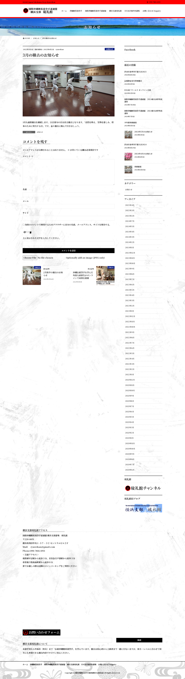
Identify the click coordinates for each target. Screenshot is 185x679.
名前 (25, 189)
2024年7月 (129, 221)
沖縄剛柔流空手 (36, 664)
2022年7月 (129, 343)
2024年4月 (129, 231)
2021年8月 (129, 401)
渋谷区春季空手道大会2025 (135, 71)
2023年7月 (129, 279)
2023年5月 (129, 290)
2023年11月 (130, 258)
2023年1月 (129, 311)
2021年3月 (129, 427)
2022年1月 (129, 374)
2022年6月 (129, 348)
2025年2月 (129, 216)
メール (26, 201)
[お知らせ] (32, 275)
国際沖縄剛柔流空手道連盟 (54, 664)
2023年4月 (129, 295)
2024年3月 (129, 237)
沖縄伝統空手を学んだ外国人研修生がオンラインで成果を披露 (83, 275)
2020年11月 (130, 443)
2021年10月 (130, 390)
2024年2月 (129, 242)
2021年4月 (129, 422)
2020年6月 (129, 470)
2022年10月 (130, 327)
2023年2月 (129, 305)
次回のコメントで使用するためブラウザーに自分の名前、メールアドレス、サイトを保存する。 (68, 224)
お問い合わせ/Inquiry (107, 664)
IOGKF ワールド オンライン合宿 (137, 90)
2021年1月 (129, 438)
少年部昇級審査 (130, 122)
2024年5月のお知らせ (143, 131)
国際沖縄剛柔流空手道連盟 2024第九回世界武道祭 (143, 100)
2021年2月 (129, 432)
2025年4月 (129, 205)
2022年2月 (129, 369)
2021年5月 (129, 417)
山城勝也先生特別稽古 (133, 81)
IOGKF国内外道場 (88, 664)
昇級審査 (137, 166)
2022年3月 (129, 364)
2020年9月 (129, 454)
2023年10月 (130, 263)
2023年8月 (129, 274)
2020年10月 (130, 448)
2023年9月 (129, 268)
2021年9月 (129, 395)
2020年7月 (129, 464)
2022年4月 (129, 358)
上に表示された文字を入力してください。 (42, 238)
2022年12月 (130, 316)
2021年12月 (130, 379)
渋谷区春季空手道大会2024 (135, 144)
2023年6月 (129, 284)
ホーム (25, 664)
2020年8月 (129, 459)
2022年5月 (129, 353)
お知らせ (109, 49)
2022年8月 (129, 337)
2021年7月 (129, 406)
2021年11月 (129, 385)
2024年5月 (129, 226)
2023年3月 (129, 300)
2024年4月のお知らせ (143, 153)
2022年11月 (130, 321)
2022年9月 (129, 332)
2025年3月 (129, 210)
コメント (28, 156)
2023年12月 (130, 252)
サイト (26, 212)
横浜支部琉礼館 (73, 664)
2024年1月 (129, 247)
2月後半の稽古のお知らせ (53, 274)
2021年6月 (129, 411)
